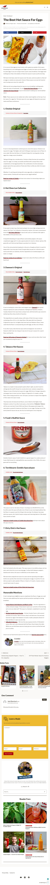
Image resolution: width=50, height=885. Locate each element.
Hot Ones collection (14, 232)
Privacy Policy (5, 872)
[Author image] (4, 23)
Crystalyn (16, 641)
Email (21, 748)
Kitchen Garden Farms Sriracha (14, 613)
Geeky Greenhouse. (42, 782)
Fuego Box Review (5, 686)
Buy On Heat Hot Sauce (18, 472)
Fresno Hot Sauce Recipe (31, 88)
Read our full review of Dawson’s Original (15, 337)
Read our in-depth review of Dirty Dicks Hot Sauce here (18, 587)
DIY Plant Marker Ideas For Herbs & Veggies (39, 655)
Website (36, 748)
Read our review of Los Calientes (12, 258)
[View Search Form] (47, 7)
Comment (7, 727)
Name (6, 748)
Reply (44, 699)
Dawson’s (34, 307)
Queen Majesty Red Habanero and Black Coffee (19, 604)
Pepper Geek (13, 23)
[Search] (44, 791)
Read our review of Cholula (11, 178)
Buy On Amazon (19, 271)
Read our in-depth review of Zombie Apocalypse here (18, 520)
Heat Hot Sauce (27, 271)
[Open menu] (44, 7)
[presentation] (14, 812)
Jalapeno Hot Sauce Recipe (10, 90)
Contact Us (12, 872)
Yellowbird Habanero (11, 622)
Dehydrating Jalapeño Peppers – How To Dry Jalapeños (12, 655)
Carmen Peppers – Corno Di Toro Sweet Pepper (13, 854)
